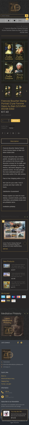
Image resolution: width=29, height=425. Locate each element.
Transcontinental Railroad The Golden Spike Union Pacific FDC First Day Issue (18, 266)
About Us (3, 376)
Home (18, 26)
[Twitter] (7, 133)
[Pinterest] (21, 342)
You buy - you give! (6, 384)
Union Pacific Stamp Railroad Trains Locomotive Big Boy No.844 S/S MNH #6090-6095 (12, 244)
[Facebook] (2, 133)
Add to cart (15, 120)
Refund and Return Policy (7, 378)
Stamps (25, 26)
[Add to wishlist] (3, 221)
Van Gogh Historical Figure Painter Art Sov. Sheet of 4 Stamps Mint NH (18, 283)
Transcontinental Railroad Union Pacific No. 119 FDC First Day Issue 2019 (18, 274)
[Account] (8, 21)
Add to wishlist (6, 115)
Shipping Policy (5, 381)
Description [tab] (14, 141)
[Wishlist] (14, 21)
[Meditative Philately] (14, 7)
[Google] (18, 133)
